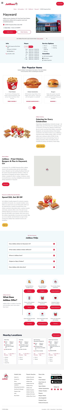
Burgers (52, 101)
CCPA (48, 409)
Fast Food (29, 323)
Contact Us (16, 379)
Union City (6, 339)
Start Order (60, 3)
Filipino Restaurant (55, 307)
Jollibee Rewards (30, 377)
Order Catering (24, 32)
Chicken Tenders (43, 391)
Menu (15, 381)
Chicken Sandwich (55, 291)
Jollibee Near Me (30, 383)
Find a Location (56, 335)
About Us (16, 377)
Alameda (21, 339)
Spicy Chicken (42, 386)
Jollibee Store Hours (31, 396)
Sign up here (40, 38)
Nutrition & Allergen (18, 389)
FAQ (15, 393)
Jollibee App (29, 381)
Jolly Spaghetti (42, 398)
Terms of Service (59, 409)
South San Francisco (53, 339)
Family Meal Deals (42, 323)
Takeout (29, 307)
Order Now (5, 184)
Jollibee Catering (30, 392)
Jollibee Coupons (30, 390)
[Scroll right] (34, 107)
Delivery (30, 46)
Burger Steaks (42, 395)
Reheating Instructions (19, 387)
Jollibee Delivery (30, 379)
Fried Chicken (12, 101)
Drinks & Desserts (43, 402)
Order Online (10, 32)
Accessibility (44, 409)
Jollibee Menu (29, 385)
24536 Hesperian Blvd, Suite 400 (13, 24)
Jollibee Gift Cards (30, 394)
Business (26, 46)
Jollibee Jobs (29, 387)
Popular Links (17, 391)
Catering (55, 323)
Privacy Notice (52, 409)
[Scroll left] (30, 107)
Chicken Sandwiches (32, 101)
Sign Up (5, 225)
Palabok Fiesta (42, 400)
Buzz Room (16, 395)
